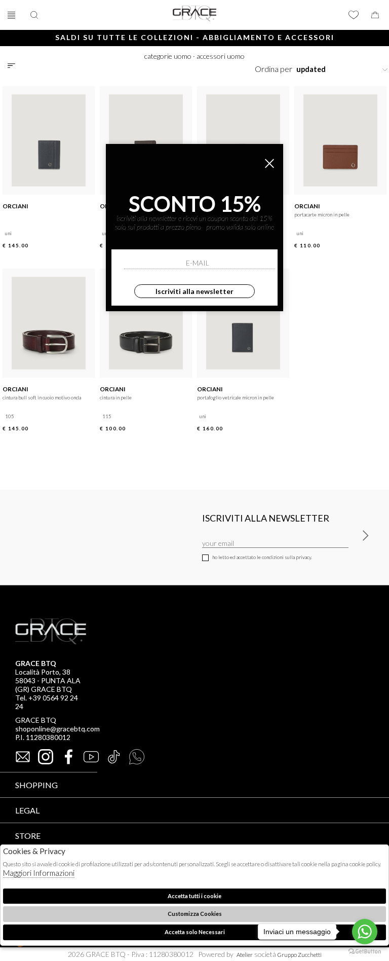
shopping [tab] (36, 785)
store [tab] (28, 835)
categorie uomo (167, 56)
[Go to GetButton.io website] (364, 951)
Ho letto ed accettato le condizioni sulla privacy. (262, 557)
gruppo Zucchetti (300, 954)
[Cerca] (35, 15)
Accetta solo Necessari (195, 932)
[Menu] (13, 15)
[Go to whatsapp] (364, 931)
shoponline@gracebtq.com (57, 728)
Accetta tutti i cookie (194, 896)
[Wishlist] (353, 15)
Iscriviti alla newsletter (194, 291)
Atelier (245, 954)
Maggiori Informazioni (38, 872)
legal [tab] (27, 810)
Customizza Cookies (195, 913)
